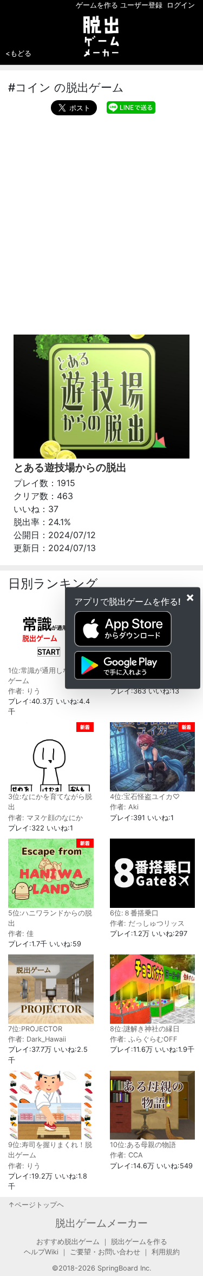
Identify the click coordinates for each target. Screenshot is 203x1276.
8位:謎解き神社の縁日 (145, 1029)
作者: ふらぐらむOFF (144, 1039)
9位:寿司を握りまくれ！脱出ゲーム (50, 1150)
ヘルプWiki (41, 1252)
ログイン (181, 5)
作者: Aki (124, 807)
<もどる (18, 53)
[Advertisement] (101, 222)
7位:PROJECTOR (35, 1029)
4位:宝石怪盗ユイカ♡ (145, 797)
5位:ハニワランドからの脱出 (50, 918)
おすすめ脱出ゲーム (68, 1242)
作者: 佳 (21, 934)
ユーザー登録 (141, 5)
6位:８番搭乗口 (134, 913)
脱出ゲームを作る (139, 1242)
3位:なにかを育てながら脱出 (50, 802)
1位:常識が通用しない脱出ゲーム (49, 675)
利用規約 (166, 1252)
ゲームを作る (97, 5)
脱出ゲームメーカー (101, 1222)
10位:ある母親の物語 (143, 1145)
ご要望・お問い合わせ (105, 1252)
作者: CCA (126, 1155)
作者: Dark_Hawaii (37, 1039)
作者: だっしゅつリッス (147, 923)
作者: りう (24, 691)
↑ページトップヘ (36, 1205)
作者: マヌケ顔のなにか (45, 818)
